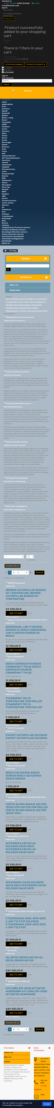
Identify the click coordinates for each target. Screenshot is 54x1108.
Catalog (5, 225)
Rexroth (5, 205)
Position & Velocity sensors (14, 230)
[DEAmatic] (27, 93)
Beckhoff (6, 113)
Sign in (5, 76)
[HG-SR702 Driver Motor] (27, 950)
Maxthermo (7, 180)
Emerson (5, 147)
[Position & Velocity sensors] (17, 371)
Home (4, 102)
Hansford (6, 160)
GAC (3, 153)
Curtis (4, 129)
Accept (46, 1104)
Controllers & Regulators (12, 239)
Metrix (4, 183)
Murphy (5, 189)
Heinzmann (7, 165)
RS (3, 207)
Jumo (4, 171)
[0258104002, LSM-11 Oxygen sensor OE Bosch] (27, 620)
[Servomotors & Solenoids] (16, 478)
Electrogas (6, 142)
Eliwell (4, 145)
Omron (5, 198)
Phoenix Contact (9, 200)
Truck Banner (7, 216)
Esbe (4, 149)
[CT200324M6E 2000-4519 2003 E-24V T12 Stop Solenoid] (27, 911)
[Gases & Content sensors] (16, 442)
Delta (4, 133)
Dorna (4, 138)
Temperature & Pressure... (15, 321)
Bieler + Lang (7, 118)
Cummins (6, 127)
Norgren (5, 194)
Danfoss (5, 131)
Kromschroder (8, 174)
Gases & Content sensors (13, 234)
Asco (4, 106)
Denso (4, 136)
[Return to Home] (5, 250)
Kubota (5, 176)
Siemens (5, 214)
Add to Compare (12, 617)
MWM (4, 192)
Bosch (4, 120)
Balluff (4, 111)
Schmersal (6, 209)
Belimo (5, 115)
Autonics (6, 109)
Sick (4, 212)
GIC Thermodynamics (11, 158)
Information (26, 277)
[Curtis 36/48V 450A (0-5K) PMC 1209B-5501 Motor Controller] (27, 797)
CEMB (4, 124)
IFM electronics (8, 169)
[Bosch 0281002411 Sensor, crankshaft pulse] (27, 657)
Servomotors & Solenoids (13, 236)
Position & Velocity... (13, 375)
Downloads (6, 241)
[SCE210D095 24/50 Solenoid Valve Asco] (27, 875)
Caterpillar (6, 122)
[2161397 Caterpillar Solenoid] (27, 728)
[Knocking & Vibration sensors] (17, 403)
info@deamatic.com (10, 5)
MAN (4, 178)
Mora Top (6, 187)
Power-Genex (7, 203)
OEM (4, 196)
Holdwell (5, 167)
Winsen (5, 223)
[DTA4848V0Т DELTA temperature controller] (27, 691)
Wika (4, 221)
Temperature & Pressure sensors (16, 227)
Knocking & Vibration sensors (15, 232)
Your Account (8, 78)
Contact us (7, 1)
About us (6, 243)
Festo (4, 151)
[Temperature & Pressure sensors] (19, 317)
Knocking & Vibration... (13, 407)
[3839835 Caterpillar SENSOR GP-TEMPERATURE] (27, 583)
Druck (4, 140)
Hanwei (5, 162)
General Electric (9, 156)
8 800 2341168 (23, 3)
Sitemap (7, 1062)
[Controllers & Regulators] (15, 506)
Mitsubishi (6, 185)
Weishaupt (6, 218)
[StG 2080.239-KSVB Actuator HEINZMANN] (27, 981)
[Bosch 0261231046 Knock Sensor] (27, 766)
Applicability (7, 104)
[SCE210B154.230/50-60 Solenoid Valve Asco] (27, 836)
